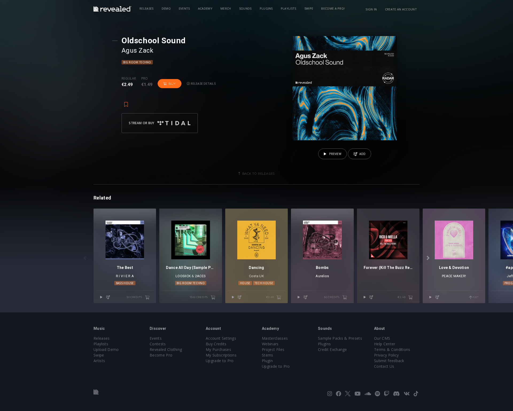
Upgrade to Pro (220, 360)
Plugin (267, 360)
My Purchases (218, 349)
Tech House (264, 283)
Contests (158, 343)
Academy (205, 8)
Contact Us (384, 366)
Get (475, 297)
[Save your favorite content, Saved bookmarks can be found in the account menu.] (126, 102)
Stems (267, 355)
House (245, 283)
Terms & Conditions (392, 349)
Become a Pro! (333, 8)
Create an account (401, 9)
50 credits (135, 297)
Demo (166, 8)
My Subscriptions (221, 355)
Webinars (270, 343)
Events (184, 8)
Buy (172, 83)
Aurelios (322, 276)
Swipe (308, 8)
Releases (146, 8)
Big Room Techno (137, 62)
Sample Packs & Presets (340, 338)
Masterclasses (275, 338)
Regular (129, 78)
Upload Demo (106, 349)
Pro (144, 78)
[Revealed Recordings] (112, 8)
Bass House (125, 283)
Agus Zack (137, 50)
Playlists (288, 8)
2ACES (200, 276)
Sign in (371, 9)
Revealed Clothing (166, 349)
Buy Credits (216, 343)
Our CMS (382, 338)
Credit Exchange (332, 349)
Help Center (384, 343)
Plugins (266, 8)
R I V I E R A (125, 276)
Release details (203, 83)
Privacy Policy (386, 355)
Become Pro (161, 355)
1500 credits (199, 297)
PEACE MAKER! (454, 276)
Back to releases (258, 173)
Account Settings (221, 338)
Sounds (245, 8)
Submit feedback (389, 360)
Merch (225, 8)
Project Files (273, 349)
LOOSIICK (183, 276)
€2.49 (270, 297)
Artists (99, 360)
